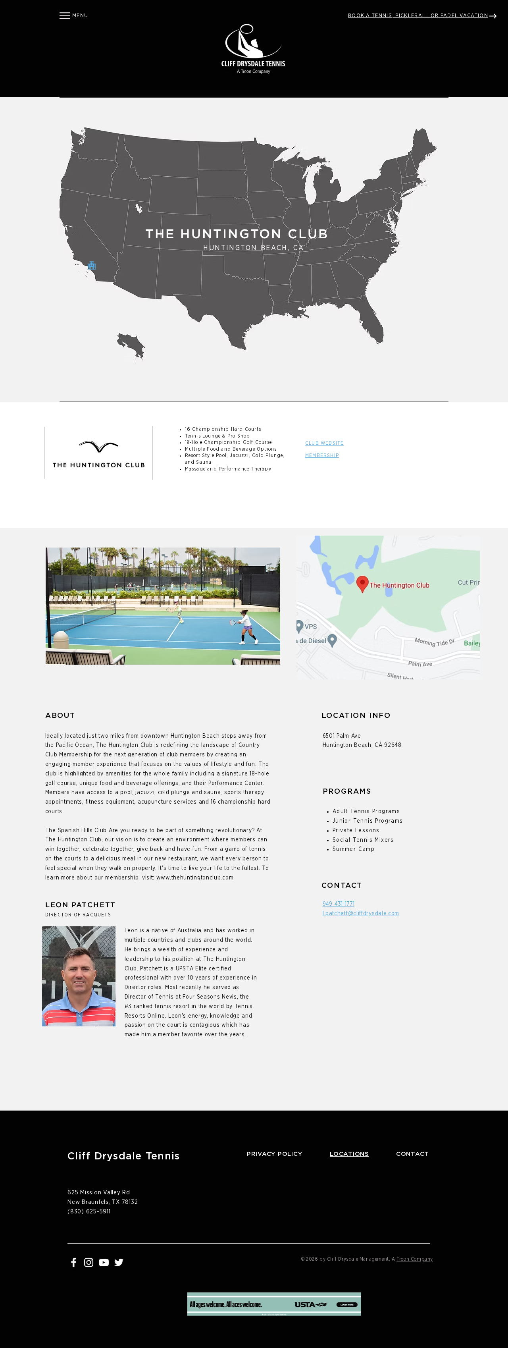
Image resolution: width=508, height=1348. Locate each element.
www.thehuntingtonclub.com (195, 878)
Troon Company (414, 1259)
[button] (65, 15)
